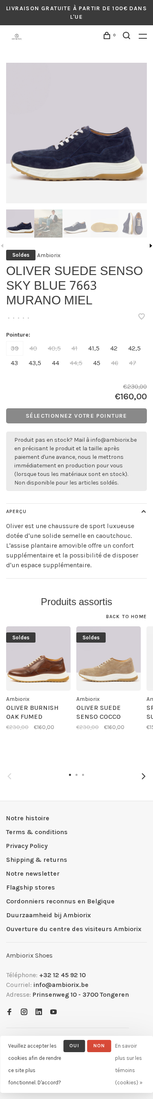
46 (114, 363)
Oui (74, 1045)
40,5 (54, 348)
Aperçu (16, 511)
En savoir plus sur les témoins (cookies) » (128, 1064)
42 (114, 348)
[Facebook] (9, 1012)
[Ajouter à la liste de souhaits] (141, 317)
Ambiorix (48, 255)
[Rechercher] (128, 36)
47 (132, 363)
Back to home (126, 616)
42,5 (134, 348)
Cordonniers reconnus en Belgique (60, 901)
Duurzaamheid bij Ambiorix (48, 915)
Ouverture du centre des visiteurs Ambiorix (74, 929)
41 (74, 348)
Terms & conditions (37, 832)
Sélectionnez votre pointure (76, 415)
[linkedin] (38, 1012)
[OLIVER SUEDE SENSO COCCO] (108, 658)
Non (99, 1045)
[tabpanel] (76, 133)
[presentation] (20, 223)
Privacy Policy (27, 846)
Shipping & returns (36, 859)
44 (55, 363)
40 (33, 348)
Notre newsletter (33, 873)
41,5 (94, 348)
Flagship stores (30, 887)
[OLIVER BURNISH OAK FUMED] (38, 658)
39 (15, 348)
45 (96, 363)
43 (14, 363)
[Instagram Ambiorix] (24, 1012)
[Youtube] (53, 1012)
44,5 (76, 363)
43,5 (35, 363)
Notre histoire (27, 818)
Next (144, 776)
